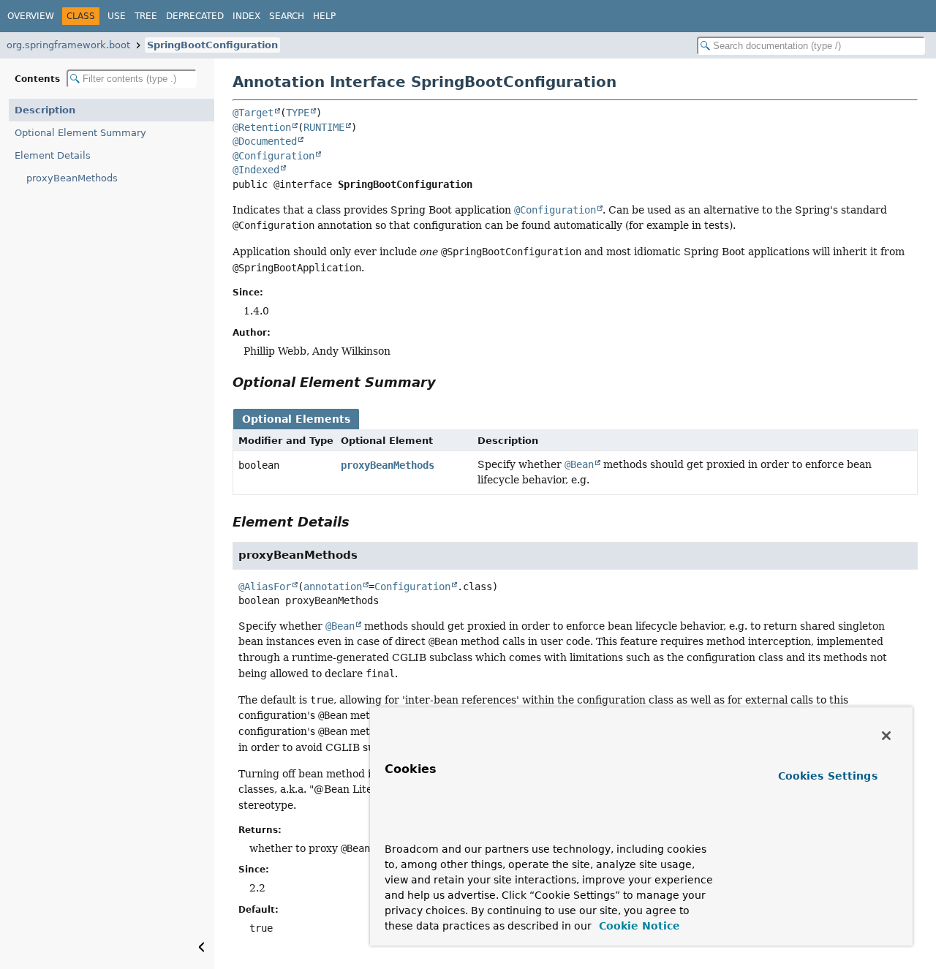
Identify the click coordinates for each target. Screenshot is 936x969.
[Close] (886, 736)
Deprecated (195, 16)
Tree (146, 16)
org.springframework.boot (68, 44)
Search (286, 16)
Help (324, 16)
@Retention (262, 127)
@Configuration (273, 156)
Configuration (412, 586)
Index (246, 16)
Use (116, 16)
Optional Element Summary (80, 132)
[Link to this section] (446, 382)
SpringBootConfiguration (212, 44)
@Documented (265, 141)
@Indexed (256, 170)
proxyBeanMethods (72, 178)
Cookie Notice (637, 926)
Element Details (53, 155)
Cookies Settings (828, 776)
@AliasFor (264, 586)
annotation (332, 586)
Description (45, 110)
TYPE (297, 112)
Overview (30, 16)
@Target (253, 112)
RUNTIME (323, 127)
